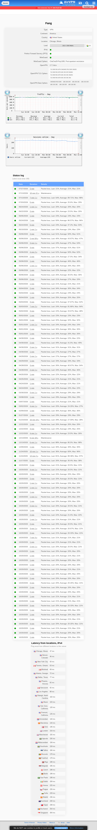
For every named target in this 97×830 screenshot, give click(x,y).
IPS (66, 825)
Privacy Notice (42, 822)
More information (76, 828)
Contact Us (88, 7)
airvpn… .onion (65, 822)
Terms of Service (29, 822)
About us (52, 822)
